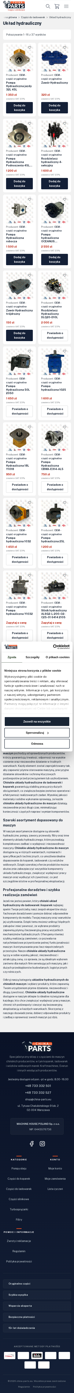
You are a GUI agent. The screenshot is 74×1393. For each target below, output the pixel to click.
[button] (66, 6)
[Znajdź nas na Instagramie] (42, 1143)
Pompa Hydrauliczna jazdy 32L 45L (19, 86)
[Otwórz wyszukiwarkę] (48, 6)
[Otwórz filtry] (63, 35)
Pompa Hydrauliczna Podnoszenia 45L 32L (18, 162)
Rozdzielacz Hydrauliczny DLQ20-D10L (50, 314)
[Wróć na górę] (65, 1373)
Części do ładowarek (19, 1188)
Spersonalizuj (35, 732)
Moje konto (55, 1168)
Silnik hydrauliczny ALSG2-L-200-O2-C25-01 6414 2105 (54, 614)
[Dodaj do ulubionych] (29, 47)
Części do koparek (19, 1178)
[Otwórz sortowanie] (67, 35)
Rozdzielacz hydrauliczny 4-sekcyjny (51, 162)
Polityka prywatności (19, 1261)
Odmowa (37, 743)
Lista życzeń (55, 1188)
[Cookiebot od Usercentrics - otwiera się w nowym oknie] (53, 646)
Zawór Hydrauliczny (54, 82)
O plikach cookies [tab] (58, 657)
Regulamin (18, 1251)
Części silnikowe (19, 1199)
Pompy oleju (18, 1168)
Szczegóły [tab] (32, 657)
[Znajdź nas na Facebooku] (31, 1143)
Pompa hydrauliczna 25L (53, 539)
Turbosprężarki (19, 1209)
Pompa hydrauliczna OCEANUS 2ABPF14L (50, 238)
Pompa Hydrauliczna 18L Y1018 (17, 465)
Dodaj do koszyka (19, 107)
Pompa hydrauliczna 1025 (53, 388)
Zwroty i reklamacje (19, 1241)
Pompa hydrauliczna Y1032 (19, 612)
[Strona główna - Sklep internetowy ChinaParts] (14, 4)
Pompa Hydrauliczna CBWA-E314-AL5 (52, 465)
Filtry (19, 1219)
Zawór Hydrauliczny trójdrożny (19, 312)
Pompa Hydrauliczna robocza (15, 238)
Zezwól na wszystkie (37, 721)
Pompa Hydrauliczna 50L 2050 (18, 389)
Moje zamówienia (55, 1178)
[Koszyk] (57, 6)
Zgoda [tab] (12, 657)
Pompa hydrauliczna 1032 (18, 539)
